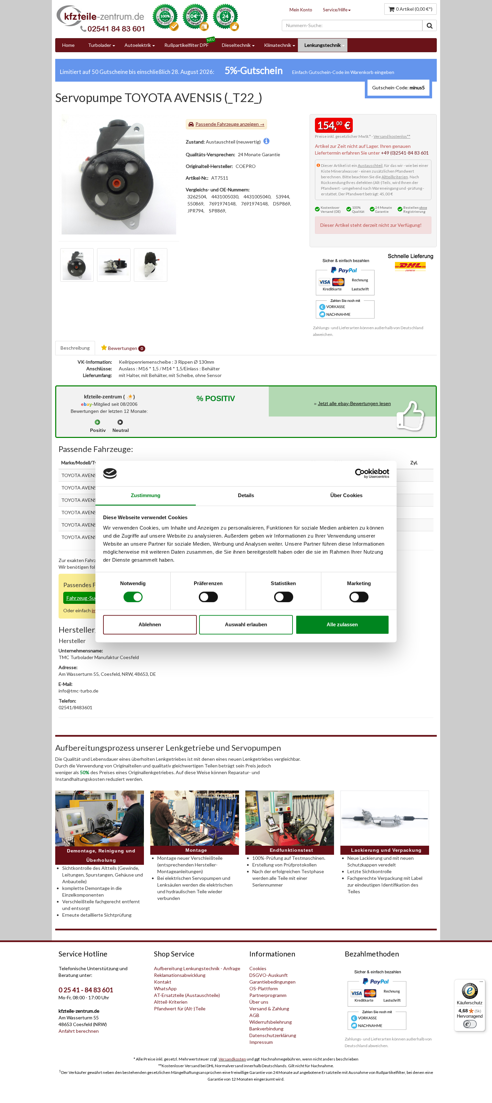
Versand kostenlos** (392, 136)
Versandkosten (232, 1059)
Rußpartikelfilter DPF (186, 45)
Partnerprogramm (267, 995)
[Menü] (481, 983)
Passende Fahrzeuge (217, 124)
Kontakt (162, 982)
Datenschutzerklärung (272, 1035)
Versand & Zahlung (269, 1008)
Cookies (257, 968)
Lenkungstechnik (323, 45)
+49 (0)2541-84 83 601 (405, 153)
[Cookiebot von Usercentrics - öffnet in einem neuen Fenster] (360, 473)
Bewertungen (125, 348)
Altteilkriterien (395, 176)
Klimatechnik (277, 45)
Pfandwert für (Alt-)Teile (180, 1008)
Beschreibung (75, 348)
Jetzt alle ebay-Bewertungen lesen (354, 403)
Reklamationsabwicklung (180, 975)
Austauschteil (370, 165)
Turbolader (99, 45)
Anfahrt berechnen (79, 1031)
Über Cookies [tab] (346, 495)
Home (68, 45)
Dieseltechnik (236, 45)
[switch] (208, 596)
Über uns (258, 1002)
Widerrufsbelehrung (270, 1022)
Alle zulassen (342, 625)
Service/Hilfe (335, 9)
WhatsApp (165, 988)
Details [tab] (246, 495)
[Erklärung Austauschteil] (266, 142)
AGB (254, 1015)
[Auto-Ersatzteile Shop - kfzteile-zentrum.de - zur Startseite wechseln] (100, 18)
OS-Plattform (263, 988)
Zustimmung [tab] (146, 495)
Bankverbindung (266, 1028)
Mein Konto (301, 9)
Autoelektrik (138, 45)
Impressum (261, 1042)
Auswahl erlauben (246, 625)
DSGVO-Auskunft (268, 975)
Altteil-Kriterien (170, 1002)
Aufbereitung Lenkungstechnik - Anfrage (197, 968)
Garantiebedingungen (272, 982)
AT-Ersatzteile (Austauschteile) (187, 995)
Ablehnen (150, 625)
